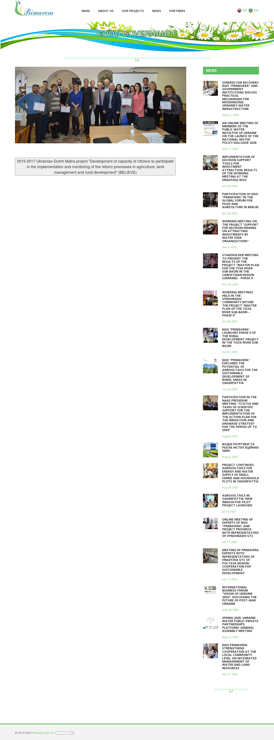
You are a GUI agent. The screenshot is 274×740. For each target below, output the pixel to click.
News (156, 11)
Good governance (156, 42)
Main (86, 11)
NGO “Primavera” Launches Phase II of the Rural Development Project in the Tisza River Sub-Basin (240, 337)
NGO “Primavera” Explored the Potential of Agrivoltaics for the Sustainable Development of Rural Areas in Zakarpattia (240, 371)
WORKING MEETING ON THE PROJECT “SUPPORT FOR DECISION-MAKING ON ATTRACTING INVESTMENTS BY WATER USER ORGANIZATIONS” (240, 231)
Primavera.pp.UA (43, 733)
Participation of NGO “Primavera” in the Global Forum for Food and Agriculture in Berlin (240, 200)
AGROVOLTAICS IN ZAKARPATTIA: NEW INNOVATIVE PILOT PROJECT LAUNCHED (237, 500)
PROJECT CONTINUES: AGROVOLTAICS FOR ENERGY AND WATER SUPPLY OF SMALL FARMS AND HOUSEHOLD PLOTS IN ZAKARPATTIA (240, 473)
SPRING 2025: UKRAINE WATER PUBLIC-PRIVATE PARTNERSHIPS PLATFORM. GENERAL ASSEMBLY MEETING (240, 624)
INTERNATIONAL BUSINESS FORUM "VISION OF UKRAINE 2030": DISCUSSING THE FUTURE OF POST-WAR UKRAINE (239, 595)
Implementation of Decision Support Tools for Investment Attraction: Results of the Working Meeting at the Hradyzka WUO (239, 168)
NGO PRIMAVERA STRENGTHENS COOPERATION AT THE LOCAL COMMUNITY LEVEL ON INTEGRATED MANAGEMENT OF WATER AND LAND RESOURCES (239, 656)
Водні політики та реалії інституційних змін (240, 447)
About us (105, 11)
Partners (177, 11)
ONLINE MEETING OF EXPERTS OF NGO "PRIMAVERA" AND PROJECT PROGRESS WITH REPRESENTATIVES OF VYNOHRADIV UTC (240, 527)
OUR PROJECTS (133, 11)
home (106, 42)
